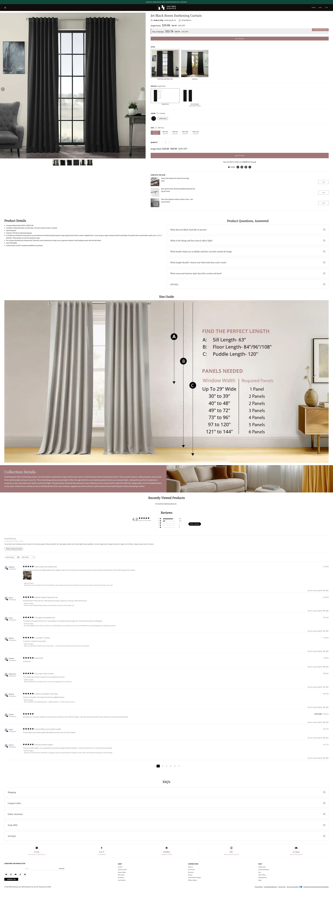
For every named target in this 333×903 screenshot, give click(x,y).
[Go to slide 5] (83, 163)
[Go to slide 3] (69, 163)
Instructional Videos (263, 869)
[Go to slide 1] (56, 163)
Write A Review (194, 524)
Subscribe (61, 868)
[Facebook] (238, 167)
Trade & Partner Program (194, 877)
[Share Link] (250, 167)
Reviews (190, 875)
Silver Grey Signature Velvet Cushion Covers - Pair (177, 199)
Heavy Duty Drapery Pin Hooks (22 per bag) (175, 178)
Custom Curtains (122, 869)
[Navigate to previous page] (154, 766)
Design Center (262, 867)
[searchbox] (10, 557)
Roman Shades (122, 872)
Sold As (158, 86)
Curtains (120, 867)
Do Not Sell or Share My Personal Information (316, 887)
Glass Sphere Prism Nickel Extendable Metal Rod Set (178, 189)
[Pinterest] (246, 167)
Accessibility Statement (270, 887)
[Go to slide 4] (76, 163)
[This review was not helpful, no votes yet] (326, 591)
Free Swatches (121, 880)
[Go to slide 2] (63, 163)
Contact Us (11, 879)
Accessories (121, 877)
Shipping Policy (262, 877)
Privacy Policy (258, 887)
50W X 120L (196, 133)
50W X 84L (165, 133)
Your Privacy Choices (292, 887)
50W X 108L (185, 133)
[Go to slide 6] (90, 163)
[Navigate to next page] (179, 766)
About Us (190, 867)
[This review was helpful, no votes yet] (323, 591)
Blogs (259, 880)
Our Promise (191, 869)
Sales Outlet (121, 875)
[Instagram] (242, 167)
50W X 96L (175, 133)
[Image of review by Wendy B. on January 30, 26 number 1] (27, 575)
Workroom (191, 872)
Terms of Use (282, 887)
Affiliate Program (192, 880)
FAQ (259, 872)
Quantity (154, 142)
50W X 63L (155, 133)
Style (153, 47)
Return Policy (262, 875)
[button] (5, 8)
